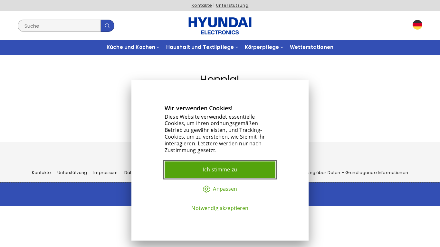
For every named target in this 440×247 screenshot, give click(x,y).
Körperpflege (263, 47)
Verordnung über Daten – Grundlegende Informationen (348, 172)
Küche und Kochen (132, 47)
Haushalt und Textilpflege (200, 47)
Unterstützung (232, 5)
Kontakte (202, 5)
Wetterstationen (311, 47)
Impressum (105, 172)
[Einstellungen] (416, 26)
